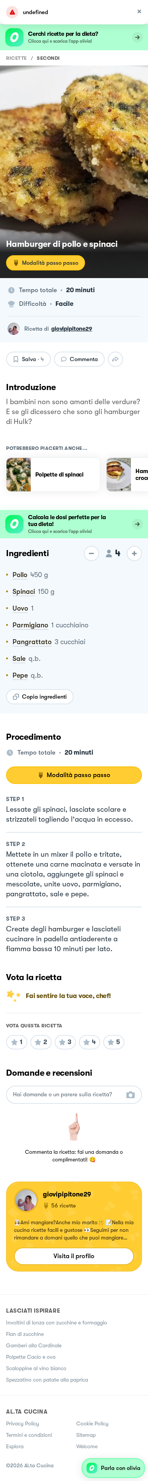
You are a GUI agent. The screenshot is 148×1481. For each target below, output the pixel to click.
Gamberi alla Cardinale (33, 1345)
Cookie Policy (92, 1423)
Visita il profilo (74, 1256)
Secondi (48, 58)
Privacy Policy (22, 1423)
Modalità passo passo (50, 262)
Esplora (15, 1446)
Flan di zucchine (25, 1334)
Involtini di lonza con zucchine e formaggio (56, 1322)
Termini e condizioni (29, 1435)
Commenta (84, 359)
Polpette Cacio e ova (30, 1357)
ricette (16, 58)
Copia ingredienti (44, 696)
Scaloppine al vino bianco (36, 1368)
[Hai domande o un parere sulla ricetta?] (67, 1095)
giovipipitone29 (71, 328)
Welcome (87, 1446)
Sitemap (86, 1435)
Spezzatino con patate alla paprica (47, 1380)
